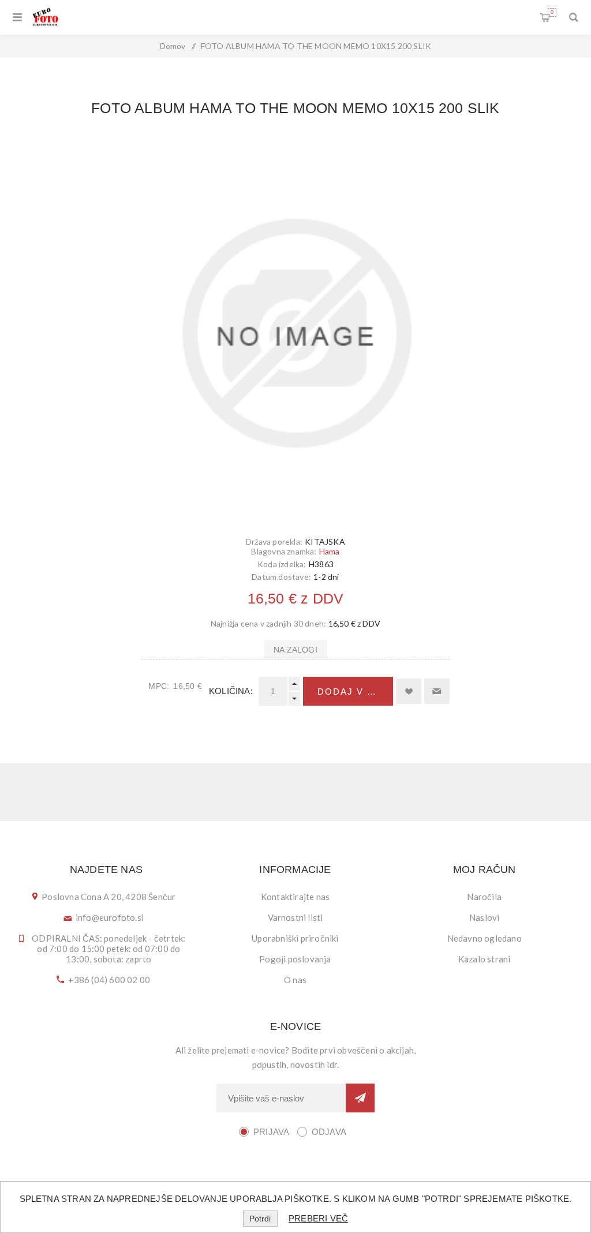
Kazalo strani (484, 959)
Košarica (552, 12)
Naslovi (484, 917)
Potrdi (260, 1218)
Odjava (329, 1132)
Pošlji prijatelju (437, 691)
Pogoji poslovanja (295, 959)
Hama (329, 551)
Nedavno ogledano (484, 938)
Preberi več (318, 1218)
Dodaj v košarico (355, 691)
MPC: (158, 686)
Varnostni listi (295, 917)
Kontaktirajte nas (295, 896)
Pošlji (360, 1098)
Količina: (231, 691)
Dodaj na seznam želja (408, 691)
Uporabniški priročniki (295, 938)
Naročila (484, 896)
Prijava (271, 1132)
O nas (295, 980)
